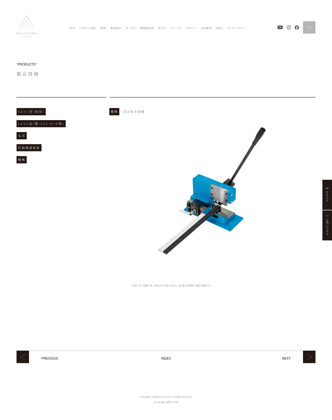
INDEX (166, 358)
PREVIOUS (50, 358)
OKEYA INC (172, 401)
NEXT (286, 358)
